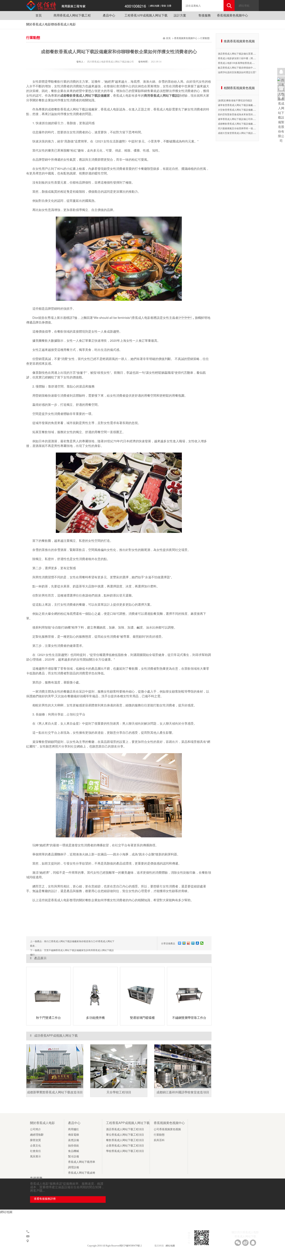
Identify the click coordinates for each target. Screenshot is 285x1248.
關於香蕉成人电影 (38, 24)
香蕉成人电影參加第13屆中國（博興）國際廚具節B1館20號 (248, 58)
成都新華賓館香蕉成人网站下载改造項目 (55, 1092)
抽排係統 (73, 1145)
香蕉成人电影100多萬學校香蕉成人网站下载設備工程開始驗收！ (251, 63)
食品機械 (73, 1151)
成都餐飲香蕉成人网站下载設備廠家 (85, 95)
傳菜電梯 (73, 1134)
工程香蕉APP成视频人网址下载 (146, 15)
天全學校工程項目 (118, 1092)
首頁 (38, 15)
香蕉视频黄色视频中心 (232, 15)
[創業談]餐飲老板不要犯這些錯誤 (235, 100)
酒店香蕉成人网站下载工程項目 (125, 1129)
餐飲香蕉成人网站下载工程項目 (125, 1140)
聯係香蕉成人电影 (63, 24)
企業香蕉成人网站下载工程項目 (125, 1145)
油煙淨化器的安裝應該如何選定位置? (237, 72)
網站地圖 (154, 5)
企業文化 (35, 1145)
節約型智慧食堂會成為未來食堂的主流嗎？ (240, 114)
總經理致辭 (37, 1134)
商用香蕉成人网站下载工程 (72, 15)
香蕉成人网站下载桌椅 (81, 1172)
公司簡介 (35, 1129)
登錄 (163, 5)
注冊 (169, 5)
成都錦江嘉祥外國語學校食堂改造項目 (182, 1092)
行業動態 (205, 38)
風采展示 (35, 1156)
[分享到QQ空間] (184, 943)
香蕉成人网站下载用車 (81, 1161)
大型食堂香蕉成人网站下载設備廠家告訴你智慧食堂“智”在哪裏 (250, 109)
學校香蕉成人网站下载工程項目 (125, 1151)
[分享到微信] (202, 943)
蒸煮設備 (73, 1140)
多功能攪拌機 (95, 1017)
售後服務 (204, 15)
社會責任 (35, 1151)
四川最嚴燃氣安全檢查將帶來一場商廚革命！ (241, 128)
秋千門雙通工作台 (48, 1017)
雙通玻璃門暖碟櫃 (142, 1017)
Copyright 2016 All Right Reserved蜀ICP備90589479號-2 (114, 1245)
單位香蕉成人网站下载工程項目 (125, 1134)
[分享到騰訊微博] (193, 943)
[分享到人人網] (197, 943)
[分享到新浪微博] (188, 943)
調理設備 (73, 1167)
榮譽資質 (35, 1140)
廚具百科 (159, 1140)
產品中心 (109, 15)
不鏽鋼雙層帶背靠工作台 (189, 1017)
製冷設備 (73, 1156)
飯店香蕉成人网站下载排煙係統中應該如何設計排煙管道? (247, 67)
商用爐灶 (73, 1129)
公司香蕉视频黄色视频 (167, 1129)
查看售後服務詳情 (45, 1198)
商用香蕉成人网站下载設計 (162, 95)
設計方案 (180, 15)
